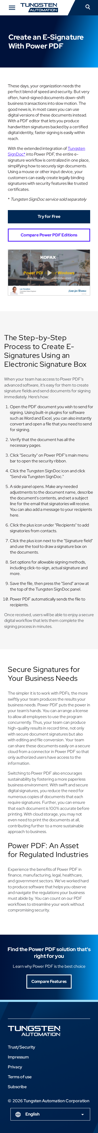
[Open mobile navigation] (12, 7)
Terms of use (20, 1077)
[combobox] (50, 1114)
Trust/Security (21, 1047)
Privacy (15, 1067)
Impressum (18, 1057)
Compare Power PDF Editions (49, 235)
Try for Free (49, 216)
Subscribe (17, 1086)
